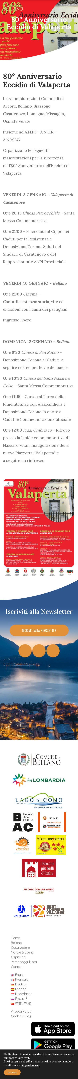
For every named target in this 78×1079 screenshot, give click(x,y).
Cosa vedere (20, 948)
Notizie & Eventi (22, 952)
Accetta (12, 1072)
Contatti (17, 967)
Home (15, 938)
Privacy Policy (21, 1011)
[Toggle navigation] (68, 8)
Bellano (16, 943)
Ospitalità (18, 957)
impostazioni (30, 1065)
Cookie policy (21, 1016)
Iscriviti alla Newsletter (39, 630)
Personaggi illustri (24, 962)
